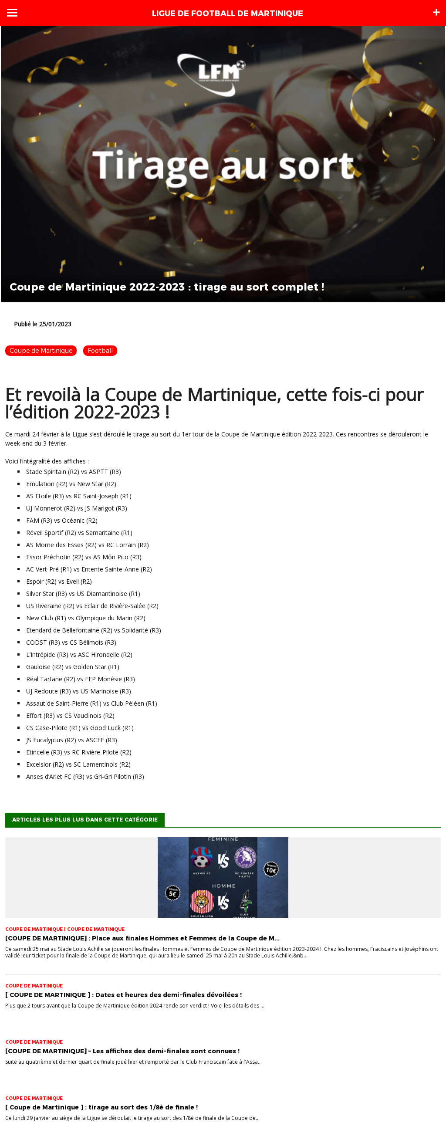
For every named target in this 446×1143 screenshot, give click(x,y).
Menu (12, 12)
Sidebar (436, 12)
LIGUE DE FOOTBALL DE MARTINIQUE (227, 13)
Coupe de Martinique (41, 351)
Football (100, 351)
